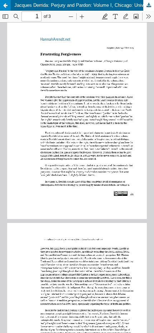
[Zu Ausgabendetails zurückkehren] (5, 5)
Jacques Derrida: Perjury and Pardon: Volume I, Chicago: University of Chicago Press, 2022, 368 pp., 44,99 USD (84, 5)
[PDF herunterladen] (148, 5)
